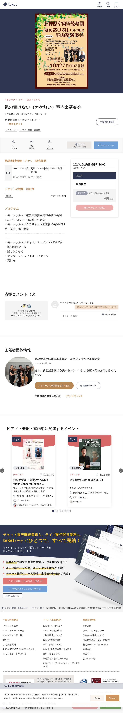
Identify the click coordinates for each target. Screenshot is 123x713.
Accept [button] (112, 698)
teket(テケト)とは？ (52, 626)
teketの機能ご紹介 (52, 640)
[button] (53, 511)
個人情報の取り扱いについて (96, 640)
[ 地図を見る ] (15, 124)
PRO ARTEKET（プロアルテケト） (20, 649)
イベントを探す (10, 626)
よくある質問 (9, 644)
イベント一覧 (36, 608)
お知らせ (87, 653)
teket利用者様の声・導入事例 (57, 649)
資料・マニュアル (51, 653)
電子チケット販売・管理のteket (14, 608)
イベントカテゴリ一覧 (13, 630)
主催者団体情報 (107, 122)
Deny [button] (97, 698)
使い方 (6, 640)
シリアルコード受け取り (14, 653)
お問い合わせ (89, 658)
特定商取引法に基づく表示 (95, 644)
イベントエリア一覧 (12, 635)
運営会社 (87, 649)
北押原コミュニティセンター (41, 708)
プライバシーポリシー (93, 630)
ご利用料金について (52, 635)
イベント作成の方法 (52, 630)
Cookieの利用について (93, 635)
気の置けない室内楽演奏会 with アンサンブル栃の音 (67, 358)
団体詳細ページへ (88, 385)
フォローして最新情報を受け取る (54, 385)
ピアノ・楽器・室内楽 (29, 100)
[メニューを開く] (116, 4)
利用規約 (87, 626)
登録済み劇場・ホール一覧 (55, 658)
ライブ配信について (52, 644)
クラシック (10, 100)
